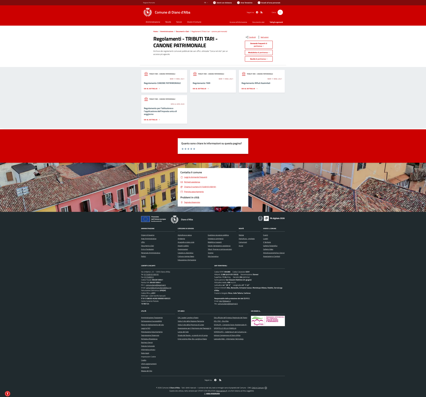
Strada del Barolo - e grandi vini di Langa (193, 335)
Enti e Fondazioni (147, 249)
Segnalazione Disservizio (150, 335)
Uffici (143, 242)
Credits (143, 360)
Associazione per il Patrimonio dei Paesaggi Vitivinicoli (197, 328)
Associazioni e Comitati (271, 256)
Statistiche (145, 367)
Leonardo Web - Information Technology (229, 339)
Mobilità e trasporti (215, 242)
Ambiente (181, 238)
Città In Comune (258, 387)
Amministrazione (166, 31)
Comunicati (243, 242)
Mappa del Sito (146, 370)
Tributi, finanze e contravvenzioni (220, 249)
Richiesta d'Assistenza (149, 339)
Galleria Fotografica (270, 245)
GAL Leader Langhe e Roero (188, 317)
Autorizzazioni (183, 249)
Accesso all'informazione (238, 22)
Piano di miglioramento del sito (152, 324)
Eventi (265, 235)
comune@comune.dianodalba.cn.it (158, 287)
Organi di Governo (147, 235)
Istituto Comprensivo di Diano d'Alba (227, 335)
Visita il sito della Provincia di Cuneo (191, 324)
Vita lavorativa (213, 256)
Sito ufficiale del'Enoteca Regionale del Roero (230, 317)
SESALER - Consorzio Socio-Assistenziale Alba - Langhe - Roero (237, 324)
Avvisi (241, 245)
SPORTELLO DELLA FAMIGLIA (225, 328)
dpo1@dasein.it (225, 301)
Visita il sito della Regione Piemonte (191, 321)
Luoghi (265, 238)
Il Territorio (267, 242)
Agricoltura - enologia (247, 238)
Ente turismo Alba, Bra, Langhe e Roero (192, 339)
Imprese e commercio (215, 238)
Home (155, 31)
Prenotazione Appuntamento (152, 331)
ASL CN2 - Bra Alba (221, 321)
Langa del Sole (183, 331)
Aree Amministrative (148, 238)
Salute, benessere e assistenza (219, 245)
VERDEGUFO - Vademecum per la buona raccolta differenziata (237, 331)
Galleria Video (268, 249)
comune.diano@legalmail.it (156, 285)
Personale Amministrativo (150, 252)
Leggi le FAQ (145, 328)
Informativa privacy (148, 349)
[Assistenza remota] (265, 387)
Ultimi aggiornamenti (149, 363)
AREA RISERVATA (213, 393)
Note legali (145, 353)
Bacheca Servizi (147, 342)
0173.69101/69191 (151, 274)
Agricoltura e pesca (185, 235)
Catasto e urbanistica (185, 252)
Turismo (210, 252)
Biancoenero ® (221, 390)
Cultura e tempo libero (186, 256)
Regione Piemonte (149, 2)
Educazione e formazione (187, 260)
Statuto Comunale (148, 346)
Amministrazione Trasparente (152, 317)
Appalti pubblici (183, 245)
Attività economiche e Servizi (274, 252)
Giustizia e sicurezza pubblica (218, 235)
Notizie (241, 235)
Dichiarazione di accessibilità (151, 321)
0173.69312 (149, 277)
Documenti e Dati (182, 31)
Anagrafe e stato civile (186, 242)
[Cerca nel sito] (280, 12)
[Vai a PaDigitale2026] (271, 218)
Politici (143, 256)
